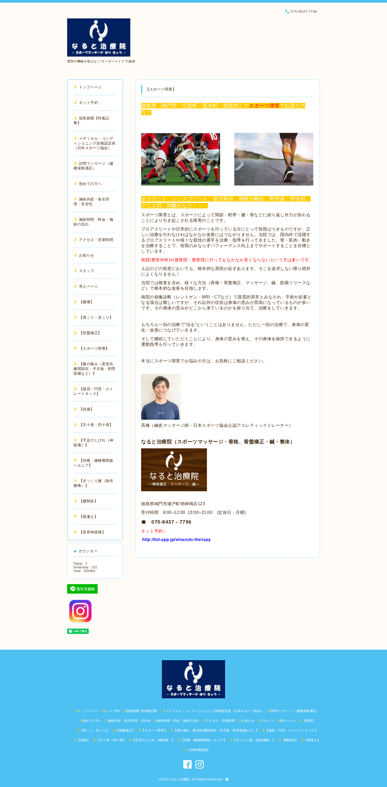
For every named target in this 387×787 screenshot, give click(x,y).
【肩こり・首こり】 (96, 317)
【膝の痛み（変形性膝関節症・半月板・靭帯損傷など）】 (94, 368)
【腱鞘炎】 (88, 501)
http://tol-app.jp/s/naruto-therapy (176, 539)
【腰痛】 (86, 302)
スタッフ (86, 271)
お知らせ (86, 255)
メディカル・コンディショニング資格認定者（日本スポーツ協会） (94, 143)
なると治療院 (180, 779)
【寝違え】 (88, 516)
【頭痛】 (86, 409)
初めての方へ (90, 184)
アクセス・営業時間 (96, 240)
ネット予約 (88, 103)
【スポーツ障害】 (94, 348)
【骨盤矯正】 (90, 333)
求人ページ (88, 286)
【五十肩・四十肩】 (96, 425)
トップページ (90, 87)
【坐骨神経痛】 (92, 532)
